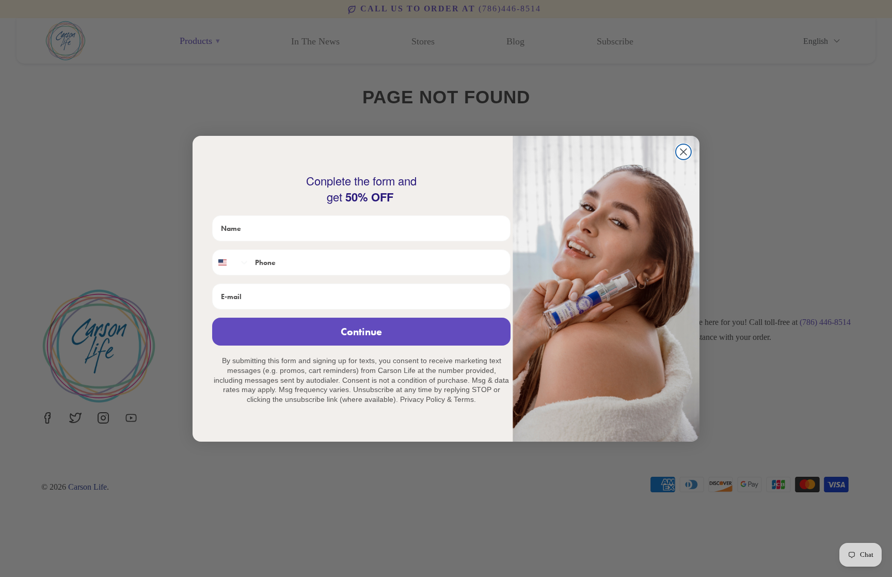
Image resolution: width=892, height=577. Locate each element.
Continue (361, 331)
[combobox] (231, 262)
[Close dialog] (683, 152)
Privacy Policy (422, 399)
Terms (464, 399)
